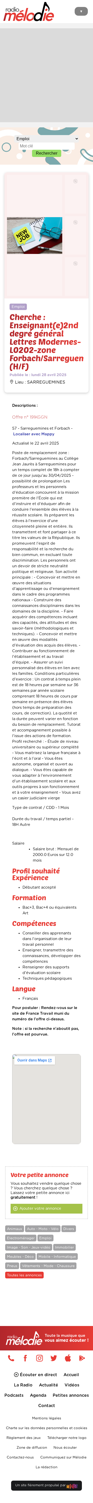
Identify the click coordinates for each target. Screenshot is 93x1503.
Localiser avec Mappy (34, 434)
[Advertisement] (46, 74)
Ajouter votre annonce (40, 1208)
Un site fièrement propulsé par (41, 1485)
